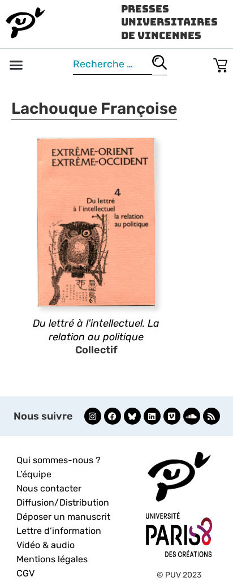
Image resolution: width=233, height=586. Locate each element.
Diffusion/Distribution (62, 502)
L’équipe (33, 474)
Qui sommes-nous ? (58, 460)
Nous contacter (48, 488)
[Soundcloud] (191, 416)
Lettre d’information (58, 530)
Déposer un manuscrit (63, 516)
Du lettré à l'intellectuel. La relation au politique (96, 330)
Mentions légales (52, 559)
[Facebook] (112, 416)
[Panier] (220, 63)
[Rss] (211, 416)
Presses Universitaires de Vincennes (169, 22)
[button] (16, 65)
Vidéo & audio (45, 545)
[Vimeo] (171, 416)
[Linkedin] (152, 416)
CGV (25, 573)
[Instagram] (92, 416)
